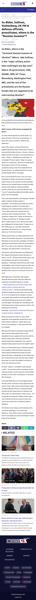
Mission (26, 555)
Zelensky (17, 582)
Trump (8, 582)
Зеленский (27, 582)
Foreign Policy (26, 549)
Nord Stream (26, 567)
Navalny (16, 567)
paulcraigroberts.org (9, 44)
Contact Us (18, 597)
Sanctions (27, 577)
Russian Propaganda (13, 577)
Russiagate (28, 572)
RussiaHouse (10, 559)
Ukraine (10, 555)
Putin (19, 572)
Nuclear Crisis (9, 572)
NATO (8, 567)
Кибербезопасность (18, 586)
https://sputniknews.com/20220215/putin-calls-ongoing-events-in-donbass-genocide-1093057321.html (17, 287)
